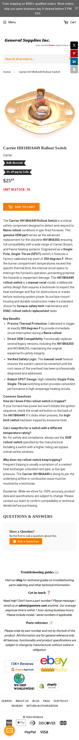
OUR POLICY (61, 701)
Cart (73, 22)
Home (7, 71)
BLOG (35, 701)
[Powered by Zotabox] (74, 69)
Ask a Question (28, 541)
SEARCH (6, 701)
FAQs (46, 701)
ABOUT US (22, 701)
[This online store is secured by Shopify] (48, 689)
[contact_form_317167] (9, 730)
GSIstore (37, 717)
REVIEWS (17, 705)
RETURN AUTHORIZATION (42, 705)
